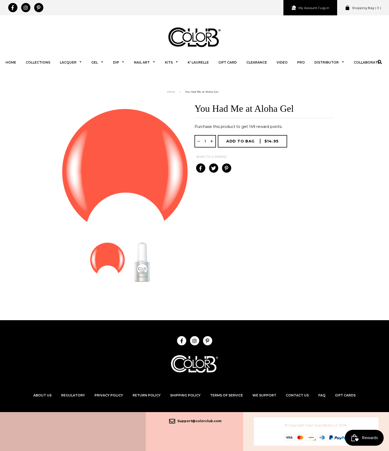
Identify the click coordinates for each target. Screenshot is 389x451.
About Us (42, 395)
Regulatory (73, 395)
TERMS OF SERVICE (226, 395)
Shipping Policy (185, 395)
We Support (264, 395)
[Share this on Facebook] (200, 168)
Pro (301, 62)
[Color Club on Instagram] (25, 7)
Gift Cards (345, 395)
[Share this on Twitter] (213, 168)
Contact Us (297, 395)
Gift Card (227, 62)
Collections (38, 62)
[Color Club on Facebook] (13, 7)
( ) (366, 8)
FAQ (321, 395)
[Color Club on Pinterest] (38, 7)
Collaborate (367, 62)
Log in (324, 8)
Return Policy (147, 395)
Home (11, 62)
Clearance (256, 62)
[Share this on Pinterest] (226, 168)
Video (282, 62)
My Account (307, 8)
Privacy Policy (108, 395)
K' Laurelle (198, 62)
